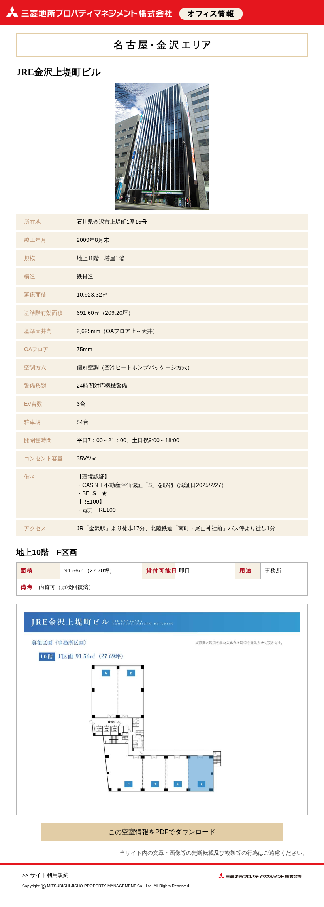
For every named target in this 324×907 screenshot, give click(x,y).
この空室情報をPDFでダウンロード (161, 832)
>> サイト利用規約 (45, 875)
